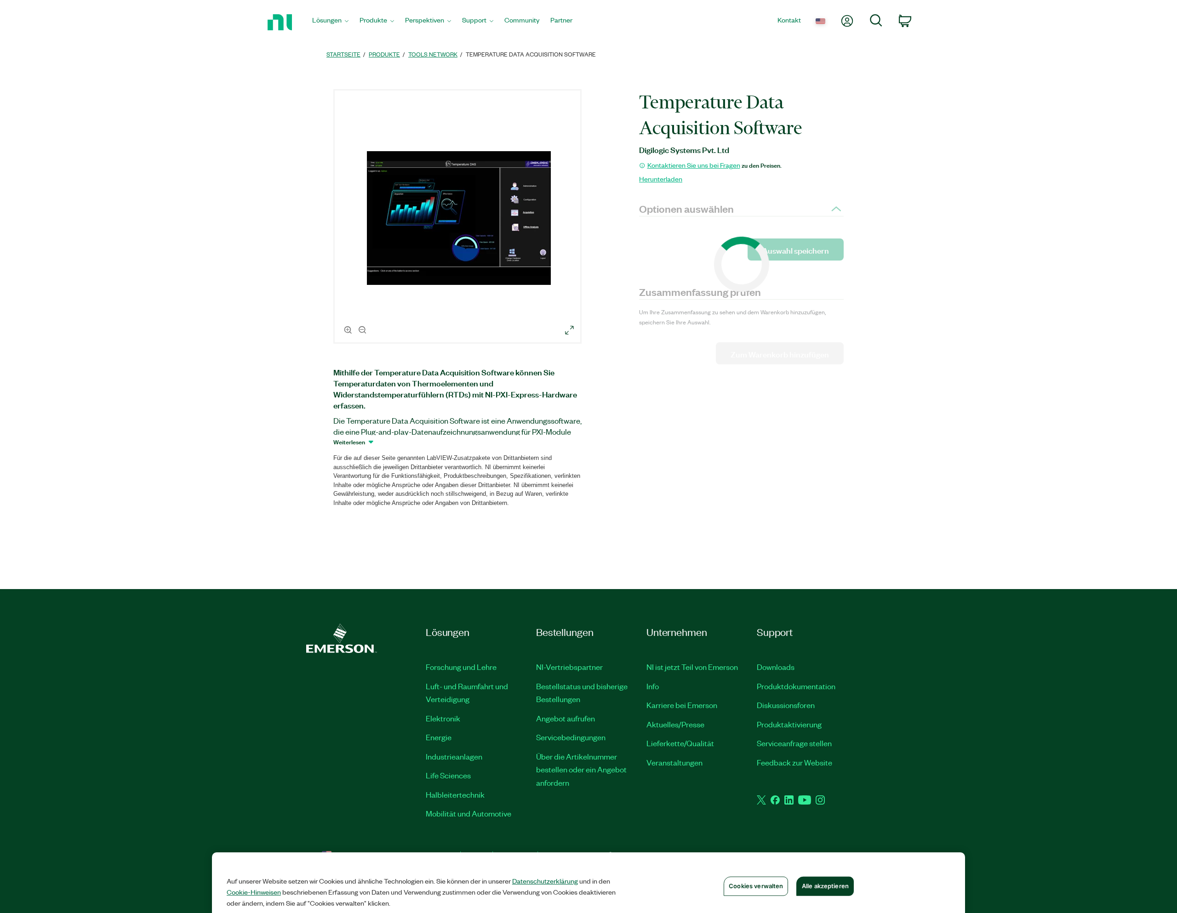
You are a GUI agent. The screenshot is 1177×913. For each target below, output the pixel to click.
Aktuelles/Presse (675, 724)
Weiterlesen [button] (349, 441)
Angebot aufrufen (565, 718)
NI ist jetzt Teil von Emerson (692, 667)
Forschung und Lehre (461, 667)
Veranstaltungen (674, 762)
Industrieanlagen (454, 756)
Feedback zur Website (794, 762)
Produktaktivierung (789, 724)
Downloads (775, 667)
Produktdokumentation (796, 686)
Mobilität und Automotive (468, 813)
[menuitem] (330, 22)
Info (652, 686)
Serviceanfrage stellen (794, 743)
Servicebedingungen (571, 737)
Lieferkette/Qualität (680, 743)
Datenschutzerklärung (545, 880)
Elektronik (443, 718)
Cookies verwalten (756, 886)
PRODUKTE (384, 54)
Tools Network (432, 54)
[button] (459, 218)
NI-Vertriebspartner (569, 667)
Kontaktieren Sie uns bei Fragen (693, 165)
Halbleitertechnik (455, 794)
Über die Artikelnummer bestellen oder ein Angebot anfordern (581, 769)
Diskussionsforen (786, 705)
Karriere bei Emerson (681, 705)
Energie (438, 737)
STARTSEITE (343, 54)
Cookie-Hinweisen (254, 891)
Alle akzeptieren (825, 886)
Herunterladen (660, 178)
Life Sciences (448, 775)
